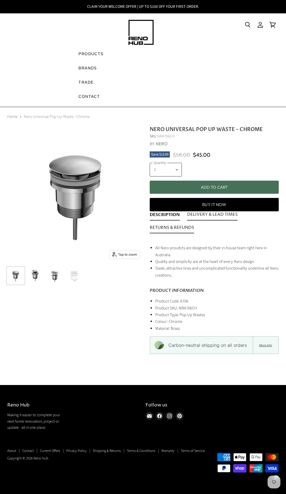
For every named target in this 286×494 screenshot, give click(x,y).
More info (265, 345)
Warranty (168, 450)
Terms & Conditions (141, 450)
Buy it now (214, 204)
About (11, 450)
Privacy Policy (76, 450)
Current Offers (50, 450)
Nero (162, 143)
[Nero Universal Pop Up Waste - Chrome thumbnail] (16, 276)
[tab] (165, 215)
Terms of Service (193, 450)
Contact (28, 450)
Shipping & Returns (107, 450)
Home (12, 116)
